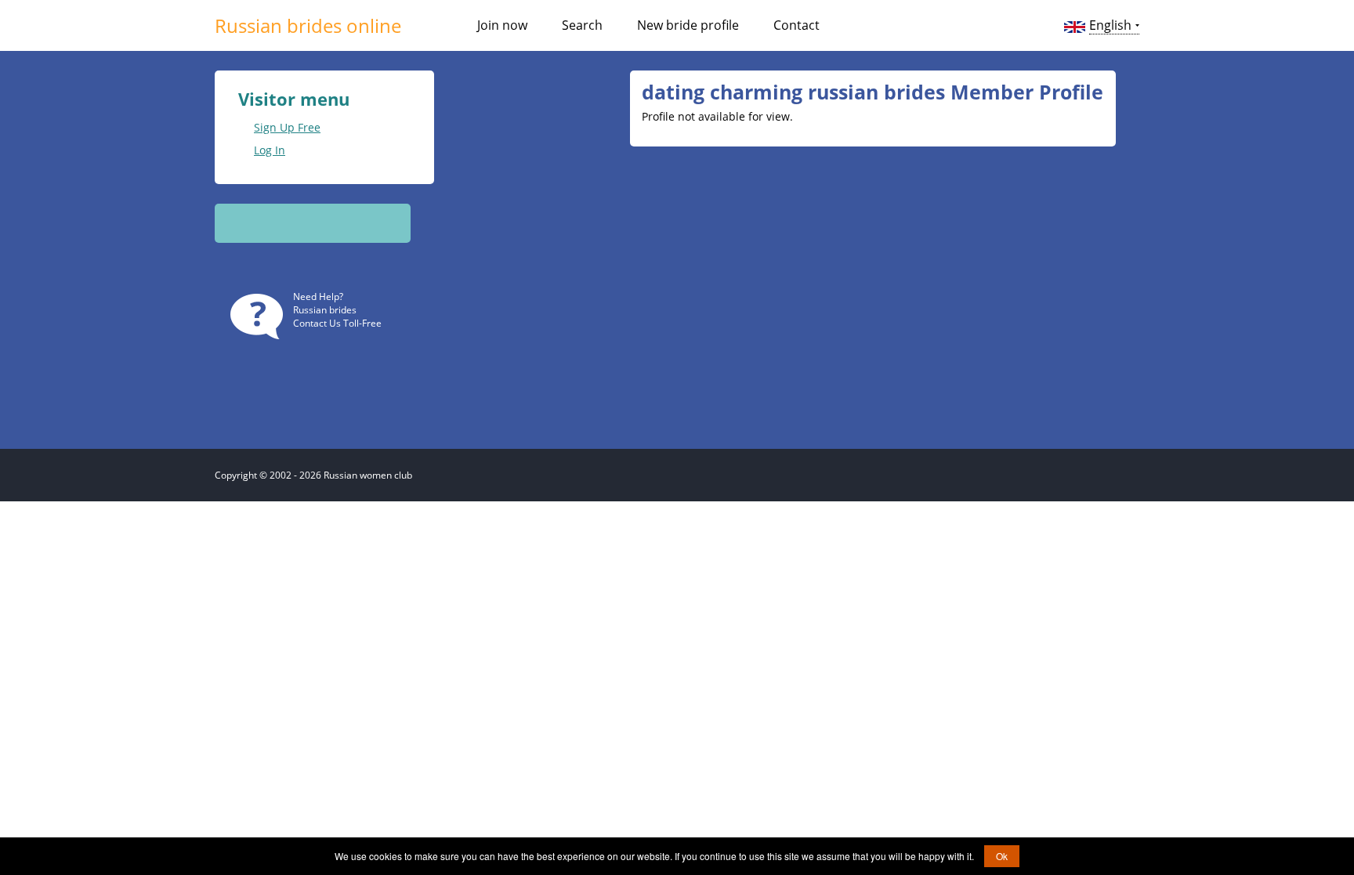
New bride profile (688, 25)
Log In (269, 150)
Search (582, 25)
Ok (1002, 855)
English (1110, 25)
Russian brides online (308, 25)
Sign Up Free (287, 127)
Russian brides (325, 309)
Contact (796, 25)
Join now (502, 25)
